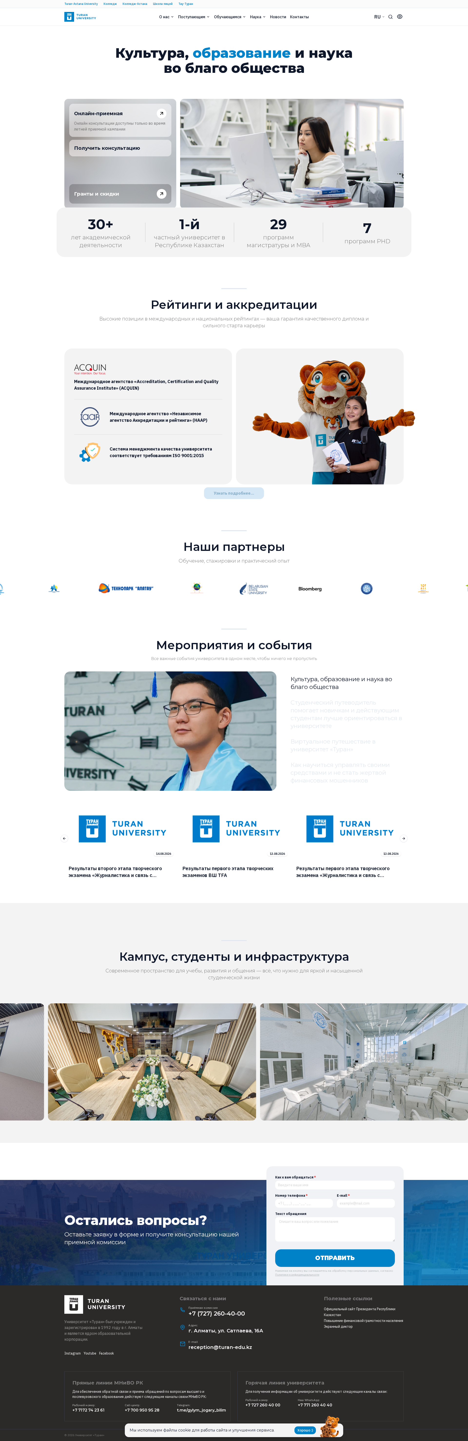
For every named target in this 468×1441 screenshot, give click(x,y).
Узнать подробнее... (234, 493)
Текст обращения (290, 1214)
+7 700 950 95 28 (142, 1410)
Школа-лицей (163, 4)
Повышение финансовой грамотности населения (363, 1321)
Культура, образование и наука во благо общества (341, 683)
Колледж (110, 4)
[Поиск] (390, 16)
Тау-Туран (185, 4)
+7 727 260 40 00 (262, 1405)
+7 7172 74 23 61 (88, 1410)
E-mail (343, 1195)
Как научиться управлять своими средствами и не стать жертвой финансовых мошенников (340, 772)
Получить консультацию (107, 148)
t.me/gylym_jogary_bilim (201, 1410)
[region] (234, 839)
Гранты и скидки (96, 194)
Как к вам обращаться (295, 1177)
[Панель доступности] (400, 16)
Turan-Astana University (81, 4)
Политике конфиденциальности (297, 1274)
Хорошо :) (305, 1430)
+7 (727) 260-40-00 (216, 1313)
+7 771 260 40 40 (315, 1405)
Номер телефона (291, 1195)
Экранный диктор (338, 1326)
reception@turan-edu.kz (220, 1347)
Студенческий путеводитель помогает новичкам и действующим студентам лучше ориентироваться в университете (346, 714)
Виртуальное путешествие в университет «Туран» (333, 745)
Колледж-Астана (135, 4)
